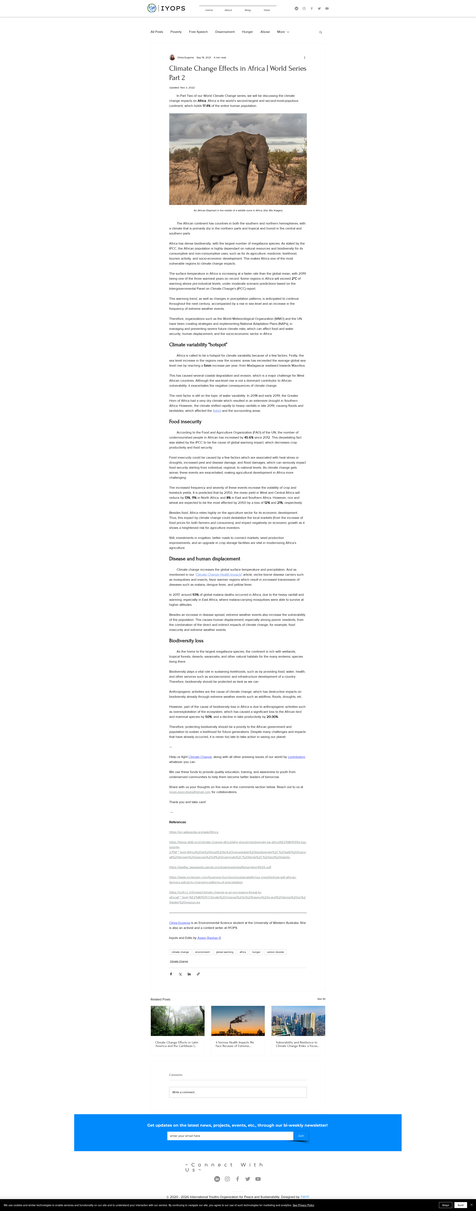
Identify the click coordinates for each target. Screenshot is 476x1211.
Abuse (265, 32)
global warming (224, 951)
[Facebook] (312, 8)
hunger (256, 951)
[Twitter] (319, 8)
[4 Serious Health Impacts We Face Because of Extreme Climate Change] (238, 1021)
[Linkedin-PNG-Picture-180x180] (296, 8)
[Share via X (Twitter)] (180, 974)
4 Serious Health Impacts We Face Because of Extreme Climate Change (235, 1044)
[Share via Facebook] (171, 974)
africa (243, 951)
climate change (180, 951)
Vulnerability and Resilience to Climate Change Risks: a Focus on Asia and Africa (296, 1044)
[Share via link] (198, 974)
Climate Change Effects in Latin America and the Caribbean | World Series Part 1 (176, 1044)
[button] (320, 31)
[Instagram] (304, 8)
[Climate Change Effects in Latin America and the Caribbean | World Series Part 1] (178, 1021)
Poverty (176, 32)
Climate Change (179, 961)
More (281, 32)
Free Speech (198, 32)
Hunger (247, 32)
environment (202, 951)
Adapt (445, 1205)
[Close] (471, 1205)
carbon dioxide (275, 951)
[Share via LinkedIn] (189, 974)
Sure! (461, 1205)
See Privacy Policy (303, 1205)
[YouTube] (327, 8)
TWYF (304, 1197)
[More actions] (304, 57)
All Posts (157, 32)
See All (321, 998)
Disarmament (225, 32)
